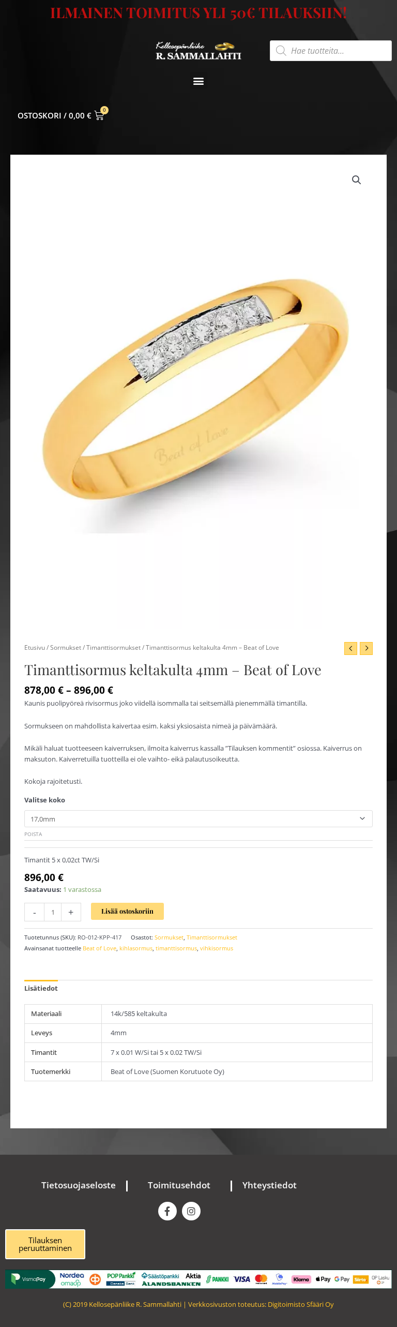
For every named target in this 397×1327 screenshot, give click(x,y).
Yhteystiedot (269, 1185)
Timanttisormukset (113, 647)
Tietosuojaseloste (78, 1185)
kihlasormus (135, 948)
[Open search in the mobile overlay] (331, 50)
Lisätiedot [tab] (41, 988)
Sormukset (65, 647)
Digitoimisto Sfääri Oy (301, 1304)
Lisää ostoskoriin (127, 910)
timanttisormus (176, 948)
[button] (198, 80)
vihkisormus (216, 948)
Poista (33, 834)
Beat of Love (99, 948)
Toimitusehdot (179, 1185)
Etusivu (34, 647)
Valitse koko (44, 799)
